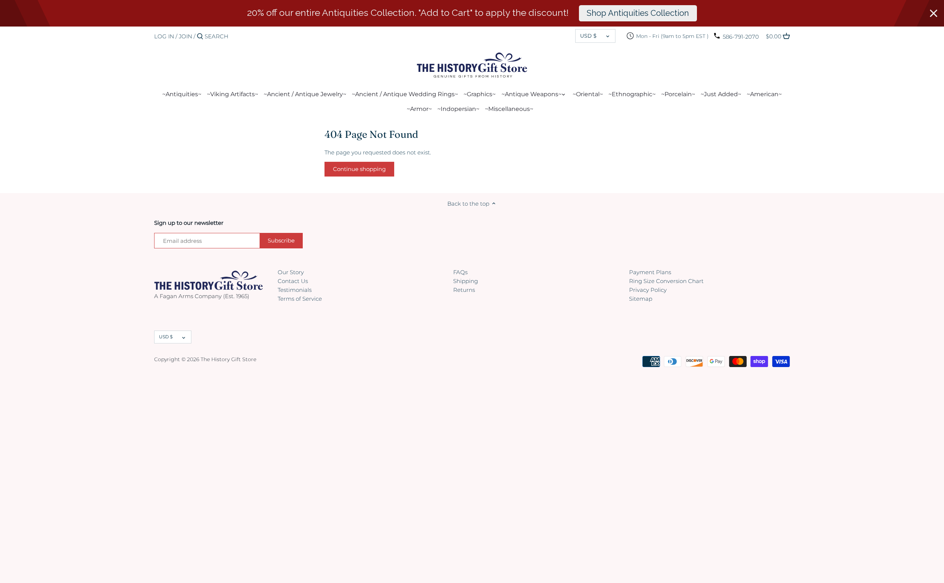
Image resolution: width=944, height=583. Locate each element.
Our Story (291, 272)
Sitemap (640, 298)
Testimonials (295, 289)
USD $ (588, 36)
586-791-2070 (740, 36)
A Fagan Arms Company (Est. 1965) (201, 296)
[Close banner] (934, 13)
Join (185, 36)
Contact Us (293, 280)
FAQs (460, 272)
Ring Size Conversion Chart (666, 280)
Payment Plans (650, 272)
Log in (164, 36)
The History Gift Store (228, 359)
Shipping (465, 280)
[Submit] (200, 36)
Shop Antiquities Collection (638, 13)
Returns (464, 289)
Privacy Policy (648, 289)
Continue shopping (359, 168)
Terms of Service (300, 298)
